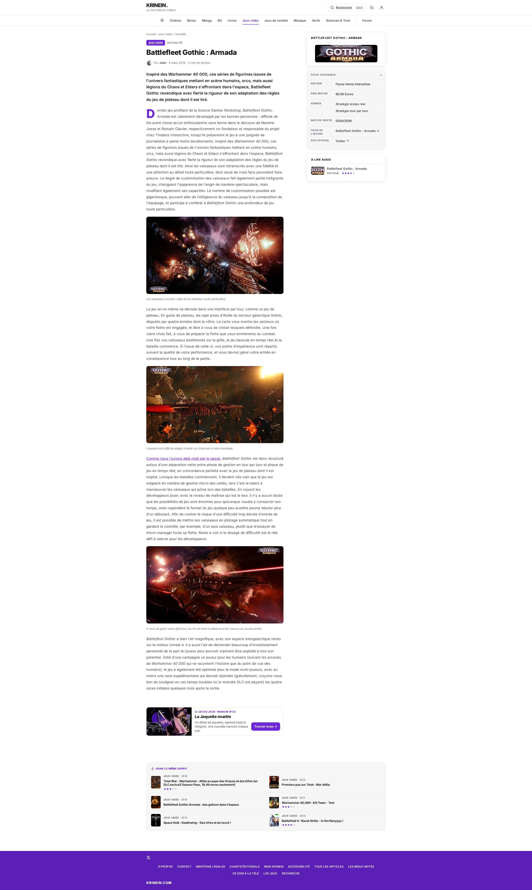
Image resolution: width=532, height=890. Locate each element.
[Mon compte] (381, 7)
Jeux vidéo (251, 20)
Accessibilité (299, 866)
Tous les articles (329, 866)
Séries (191, 20)
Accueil (151, 34)
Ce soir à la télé (246, 873)
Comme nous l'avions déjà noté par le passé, (183, 458)
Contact (184, 866)
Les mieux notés (361, 866)
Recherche (290, 873)
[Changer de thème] (372, 7)
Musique (300, 20)
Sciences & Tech (338, 20)
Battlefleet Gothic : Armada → (357, 131)
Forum (367, 20)
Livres (232, 20)
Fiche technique (323, 74)
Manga (207, 20)
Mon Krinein (273, 866)
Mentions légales (210, 866)
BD (220, 20)
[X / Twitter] (148, 858)
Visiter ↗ (342, 141)
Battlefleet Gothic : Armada (347, 168)
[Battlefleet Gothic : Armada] (346, 53)
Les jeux (270, 873)
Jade (162, 62)
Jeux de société (276, 20)
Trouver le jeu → (265, 726)
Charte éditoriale (245, 866)
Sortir (316, 20)
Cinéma (175, 20)
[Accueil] (162, 20)
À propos (165, 866)
